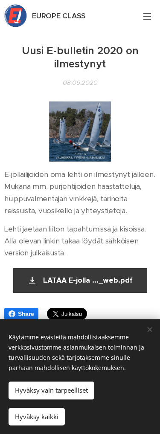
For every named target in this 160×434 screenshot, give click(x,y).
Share (26, 313)
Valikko (147, 15)
